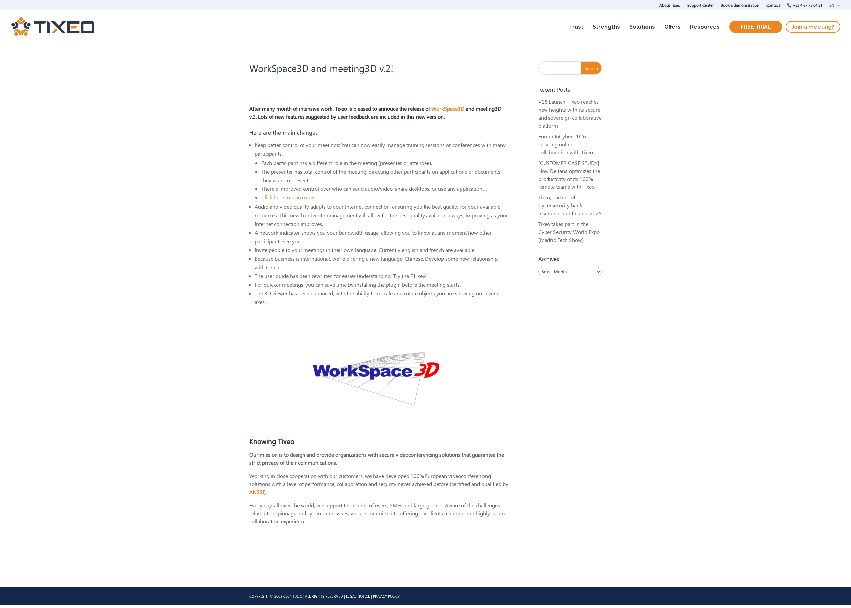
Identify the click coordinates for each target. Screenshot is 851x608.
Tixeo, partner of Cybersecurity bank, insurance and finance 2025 (570, 205)
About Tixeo (669, 5)
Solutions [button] (642, 27)
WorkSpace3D (447, 108)
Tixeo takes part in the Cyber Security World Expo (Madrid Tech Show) (569, 231)
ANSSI (256, 491)
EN (831, 5)
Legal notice (358, 596)
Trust (576, 27)
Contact (773, 5)
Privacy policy (386, 596)
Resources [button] (705, 27)
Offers (672, 27)
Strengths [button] (606, 27)
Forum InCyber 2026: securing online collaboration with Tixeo (565, 144)
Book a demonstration (740, 5)
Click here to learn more (288, 197)
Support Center (700, 5)
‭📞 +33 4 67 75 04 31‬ (804, 5)
